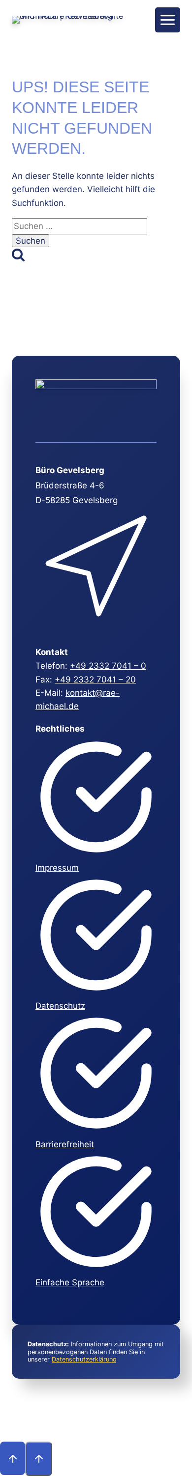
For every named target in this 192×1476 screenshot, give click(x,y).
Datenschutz (60, 1006)
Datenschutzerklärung (84, 1359)
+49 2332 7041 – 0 (108, 666)
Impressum (57, 868)
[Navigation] (167, 19)
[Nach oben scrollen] (12, 1458)
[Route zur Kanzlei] (94, 626)
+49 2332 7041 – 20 (95, 679)
